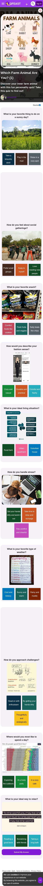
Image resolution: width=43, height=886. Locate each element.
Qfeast (6, 871)
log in (39, 3)
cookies (14, 874)
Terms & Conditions (23, 871)
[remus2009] (3, 97)
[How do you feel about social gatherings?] (21, 246)
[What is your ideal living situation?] (21, 426)
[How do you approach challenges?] (21, 678)
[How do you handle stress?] (21, 490)
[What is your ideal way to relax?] (21, 817)
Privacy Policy (36, 871)
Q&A (13, 871)
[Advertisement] (21, 197)
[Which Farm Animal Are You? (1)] (22, 41)
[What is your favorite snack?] (21, 305)
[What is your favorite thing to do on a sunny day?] (21, 135)
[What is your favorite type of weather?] (21, 570)
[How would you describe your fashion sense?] (21, 367)
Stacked (36, 105)
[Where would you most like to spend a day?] (21, 758)
